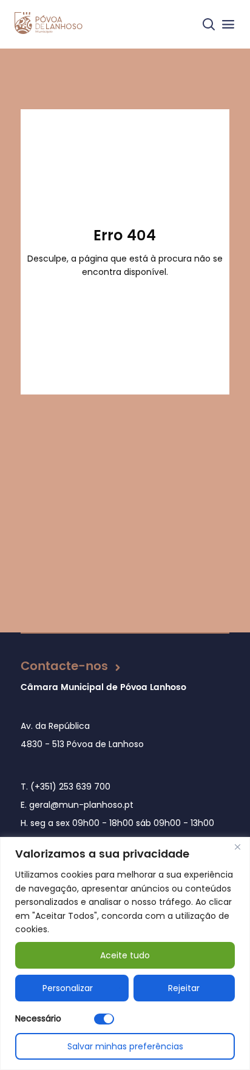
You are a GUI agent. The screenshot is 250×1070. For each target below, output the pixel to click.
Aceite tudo (125, 955)
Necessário (38, 1018)
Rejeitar (184, 988)
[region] (125, 953)
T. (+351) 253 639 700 (65, 786)
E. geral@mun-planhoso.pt (77, 805)
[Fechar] (237, 847)
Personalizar (67, 988)
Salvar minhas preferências (125, 1046)
